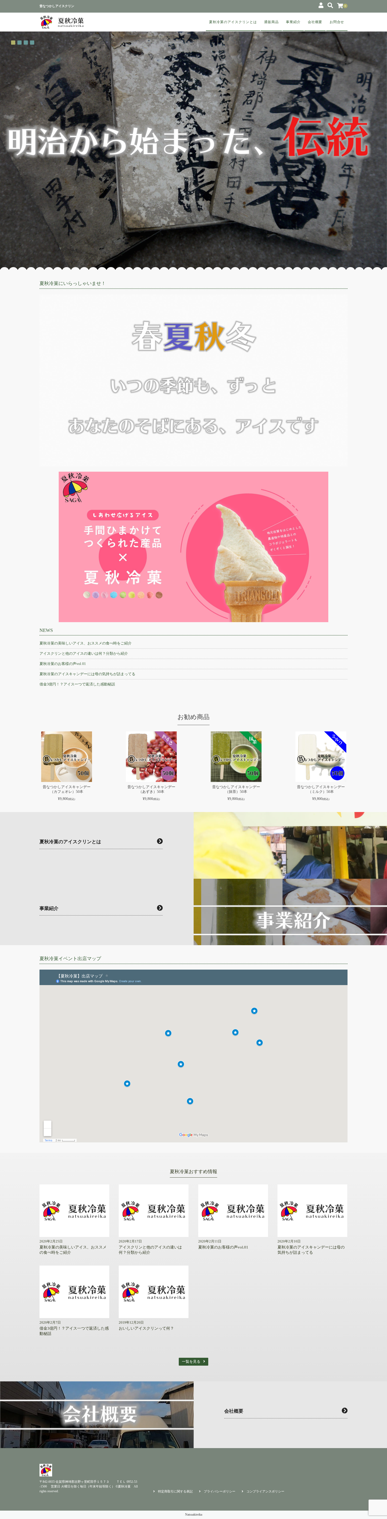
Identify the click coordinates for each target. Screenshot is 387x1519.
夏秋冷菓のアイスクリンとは (233, 22)
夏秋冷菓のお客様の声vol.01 (62, 664)
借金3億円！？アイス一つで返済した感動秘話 (77, 684)
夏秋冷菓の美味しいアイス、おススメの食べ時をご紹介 (85, 643)
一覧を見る (191, 1362)
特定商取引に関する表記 (175, 1491)
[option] (193, 141)
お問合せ (337, 22)
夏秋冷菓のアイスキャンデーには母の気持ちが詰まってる (87, 674)
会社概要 (315, 22)
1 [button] (13, 42)
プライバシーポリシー (219, 1491)
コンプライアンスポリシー (265, 1491)
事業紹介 (293, 22)
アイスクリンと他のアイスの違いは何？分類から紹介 (83, 654)
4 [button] (32, 42)
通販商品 (271, 22)
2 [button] (19, 42)
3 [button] (26, 42)
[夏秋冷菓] (62, 22)
